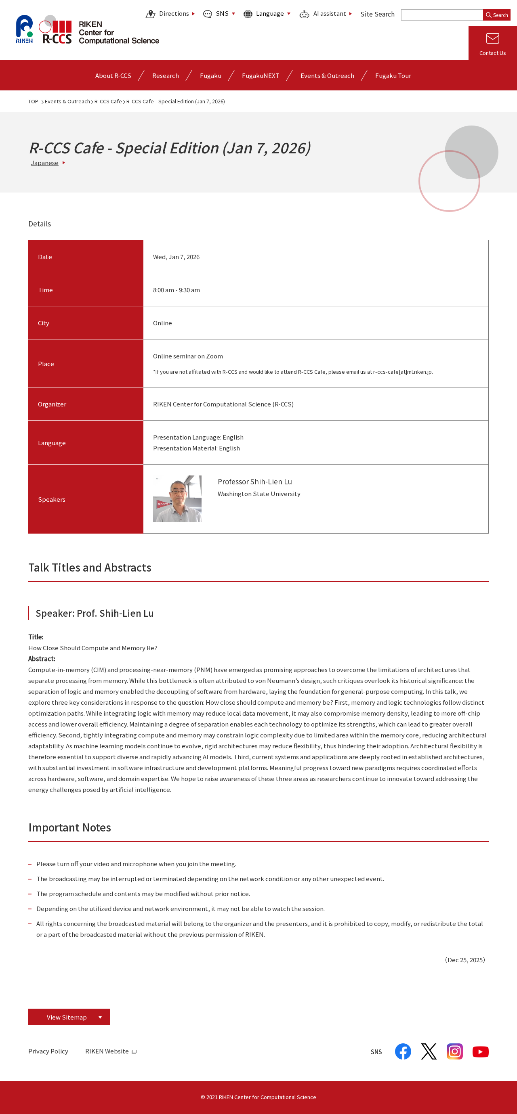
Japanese (45, 162)
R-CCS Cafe (108, 101)
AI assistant (329, 13)
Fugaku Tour (393, 75)
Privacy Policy (48, 1051)
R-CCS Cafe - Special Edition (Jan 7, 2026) (175, 101)
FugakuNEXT (261, 75)
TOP (33, 101)
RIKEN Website (107, 1051)
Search (500, 14)
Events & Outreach (67, 101)
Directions (174, 13)
